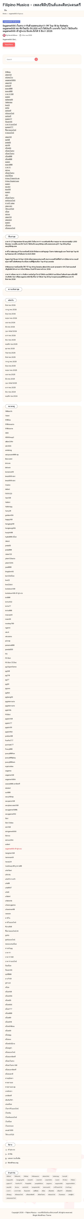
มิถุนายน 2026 (10, 314)
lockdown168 (10, 589)
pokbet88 (9, 736)
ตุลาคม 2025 (10, 349)
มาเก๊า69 (8, 979)
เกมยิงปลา (8, 1091)
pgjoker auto (10, 701)
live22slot (9, 585)
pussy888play (10, 758)
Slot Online (9, 823)
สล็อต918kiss (10, 1026)
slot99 (7, 145)
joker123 (8, 75)
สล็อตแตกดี (9, 1074)
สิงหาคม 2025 (10, 357)
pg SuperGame (11, 667)
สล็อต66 (8, 148)
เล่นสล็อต (8, 1104)
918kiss (8, 72)
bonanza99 (9, 472)
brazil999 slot (10, 476)
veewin (8, 914)
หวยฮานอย (9, 1083)
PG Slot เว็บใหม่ (11, 663)
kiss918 (8, 189)
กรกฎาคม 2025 (11, 362)
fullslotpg (8, 102)
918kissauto (9, 424)
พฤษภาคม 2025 (11, 370)
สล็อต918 (8, 1022)
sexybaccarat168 (11, 805)
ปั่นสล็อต (8, 966)
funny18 (8, 511)
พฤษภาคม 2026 (11, 318)
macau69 (8, 615)
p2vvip (7, 641)
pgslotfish (9, 732)
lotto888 (8, 611)
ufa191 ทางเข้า (10, 879)
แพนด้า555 (9, 1130)
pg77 (7, 680)
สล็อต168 (8, 992)
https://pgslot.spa (12, 181)
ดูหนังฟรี (8, 86)
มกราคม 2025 (10, 388)
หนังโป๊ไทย (9, 176)
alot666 (8, 446)
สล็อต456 (8, 996)
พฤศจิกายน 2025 (11, 344)
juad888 (8, 567)
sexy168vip (9, 797)
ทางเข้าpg (8, 948)
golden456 (9, 515)
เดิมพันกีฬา (9, 1100)
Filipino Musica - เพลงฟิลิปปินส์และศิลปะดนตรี (42, 5)
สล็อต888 (8, 156)
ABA (7, 433)
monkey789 (9, 624)
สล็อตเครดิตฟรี (10, 1057)
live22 (7, 105)
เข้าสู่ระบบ (11, 1150)
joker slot (8, 206)
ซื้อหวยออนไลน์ (10, 130)
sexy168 (9, 1187)
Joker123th (48, 1180)
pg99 (7, 684)
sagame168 (9, 775)
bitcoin (7, 463)
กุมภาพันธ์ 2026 (11, 331)
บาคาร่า (8, 167)
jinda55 (8, 143)
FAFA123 (8, 494)
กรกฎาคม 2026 (11, 310)
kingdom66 (9, 572)
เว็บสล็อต (8, 1122)
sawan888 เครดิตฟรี (12, 784)
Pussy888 (8, 749)
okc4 (7, 632)
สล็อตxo (8, 225)
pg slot (7, 187)
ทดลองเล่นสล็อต (11, 944)
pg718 (7, 675)
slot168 (8, 827)
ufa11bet (8, 870)
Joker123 (8, 554)
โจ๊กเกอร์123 (9, 209)
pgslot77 (8, 119)
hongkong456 (10, 528)
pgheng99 (9, 100)
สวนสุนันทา (9, 1078)
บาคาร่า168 (9, 94)
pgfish (7, 693)
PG (6, 654)
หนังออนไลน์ (9, 113)
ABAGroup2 (9, 437)
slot (6, 195)
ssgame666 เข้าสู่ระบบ (11, 22)
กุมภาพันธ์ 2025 (11, 383)
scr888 (7, 792)
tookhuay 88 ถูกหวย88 (13, 866)
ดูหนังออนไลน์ (10, 201)
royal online (9, 766)
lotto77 (8, 606)
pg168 (7, 140)
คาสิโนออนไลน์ (10, 922)
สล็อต (7, 212)
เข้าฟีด (10, 1154)
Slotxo (7, 836)
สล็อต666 (8, 1005)
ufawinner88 (10, 909)
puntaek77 (9, 745)
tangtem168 (10, 853)
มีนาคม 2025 (10, 379)
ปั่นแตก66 (8, 122)
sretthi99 (25, 1187)
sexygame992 (10, 814)
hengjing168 (9, 524)
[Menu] (5, 10)
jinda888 (8, 550)
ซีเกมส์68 (8, 927)
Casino (7, 485)
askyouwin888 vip (12, 455)
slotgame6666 (10, 831)
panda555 (9, 649)
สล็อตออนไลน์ (10, 228)
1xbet (7, 416)
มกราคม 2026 (10, 336)
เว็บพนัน (8, 1113)
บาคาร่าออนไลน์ (11, 124)
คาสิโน (7, 918)
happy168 (8, 520)
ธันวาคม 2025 (10, 340)
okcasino (8, 636)
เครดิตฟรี (8, 1096)
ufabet (7, 896)
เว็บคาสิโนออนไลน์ (11, 1109)
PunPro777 (9, 740)
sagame (8, 771)
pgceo (7, 688)
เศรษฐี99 (71, 1194)
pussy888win (10, 762)
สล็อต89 (8, 1018)
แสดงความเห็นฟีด (14, 1158)
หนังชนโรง (9, 77)
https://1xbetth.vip (12, 178)
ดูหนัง (7, 108)
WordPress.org (13, 1163)
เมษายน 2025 (10, 374)
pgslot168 (9, 719)
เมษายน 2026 (10, 323)
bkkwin (8, 468)
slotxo (7, 170)
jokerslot (8, 220)
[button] (36, 59)
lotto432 (8, 602)
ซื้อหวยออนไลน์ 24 (11, 931)
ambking (8, 450)
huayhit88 (9, 533)
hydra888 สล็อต (11, 537)
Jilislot (7, 541)
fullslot (7, 502)
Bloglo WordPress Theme (42, 1215)
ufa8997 (8, 888)
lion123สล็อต (9, 576)
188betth (8, 411)
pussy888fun (10, 753)
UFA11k (8, 875)
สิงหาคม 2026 (10, 305)
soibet (7, 844)
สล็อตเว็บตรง (9, 151)
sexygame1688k (11, 810)
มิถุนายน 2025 (10, 366)
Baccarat (8, 459)
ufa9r (7, 892)
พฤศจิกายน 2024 (11, 396)
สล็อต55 (8, 1000)
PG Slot (8, 658)
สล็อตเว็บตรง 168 (11, 1065)
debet (7, 489)
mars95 (8, 619)
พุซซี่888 (8, 974)
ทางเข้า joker (10, 203)
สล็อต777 (8, 1009)
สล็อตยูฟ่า (8, 1048)
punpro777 (9, 127)
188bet (9, 1176)
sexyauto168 (10, 801)
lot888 (7, 597)
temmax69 (9, 857)
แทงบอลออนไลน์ (11, 1198)
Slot (6, 818)
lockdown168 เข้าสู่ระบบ (14, 593)
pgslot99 (8, 727)
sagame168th (10, 80)
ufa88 (7, 883)
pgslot (7, 97)
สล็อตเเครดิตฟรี (10, 1070)
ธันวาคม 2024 (10, 392)
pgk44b (8, 710)
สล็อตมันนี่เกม (10, 1044)
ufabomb (8, 901)
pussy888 (8, 89)
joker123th (9, 563)
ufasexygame (10, 905)
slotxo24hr (9, 840)
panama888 (9, 645)
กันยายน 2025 (10, 353)
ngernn (7, 628)
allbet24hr (9, 442)
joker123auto (10, 559)
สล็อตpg (8, 1035)
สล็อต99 (8, 1031)
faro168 (8, 498)
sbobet (8, 788)
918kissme (9, 429)
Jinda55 (30, 1180)
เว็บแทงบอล (9, 1126)
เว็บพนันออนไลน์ (11, 1117)
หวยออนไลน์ (9, 133)
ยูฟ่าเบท (8, 983)
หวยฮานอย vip (10, 1087)
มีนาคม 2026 (10, 327)
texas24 (8, 862)
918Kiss (8, 420)
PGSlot (7, 715)
